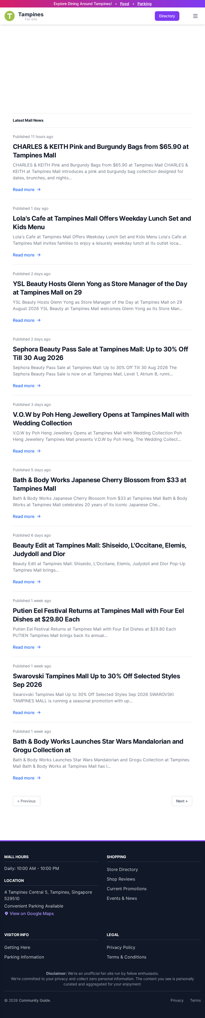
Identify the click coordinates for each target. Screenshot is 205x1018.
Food (124, 3)
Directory (167, 16)
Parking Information (24, 957)
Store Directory (122, 869)
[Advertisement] (102, 64)
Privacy (177, 1000)
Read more (23, 189)
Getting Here (17, 947)
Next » (182, 801)
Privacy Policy (121, 947)
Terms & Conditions (126, 957)
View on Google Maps (32, 913)
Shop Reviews (121, 879)
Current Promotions (127, 888)
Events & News (122, 898)
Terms (195, 1000)
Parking (144, 3)
